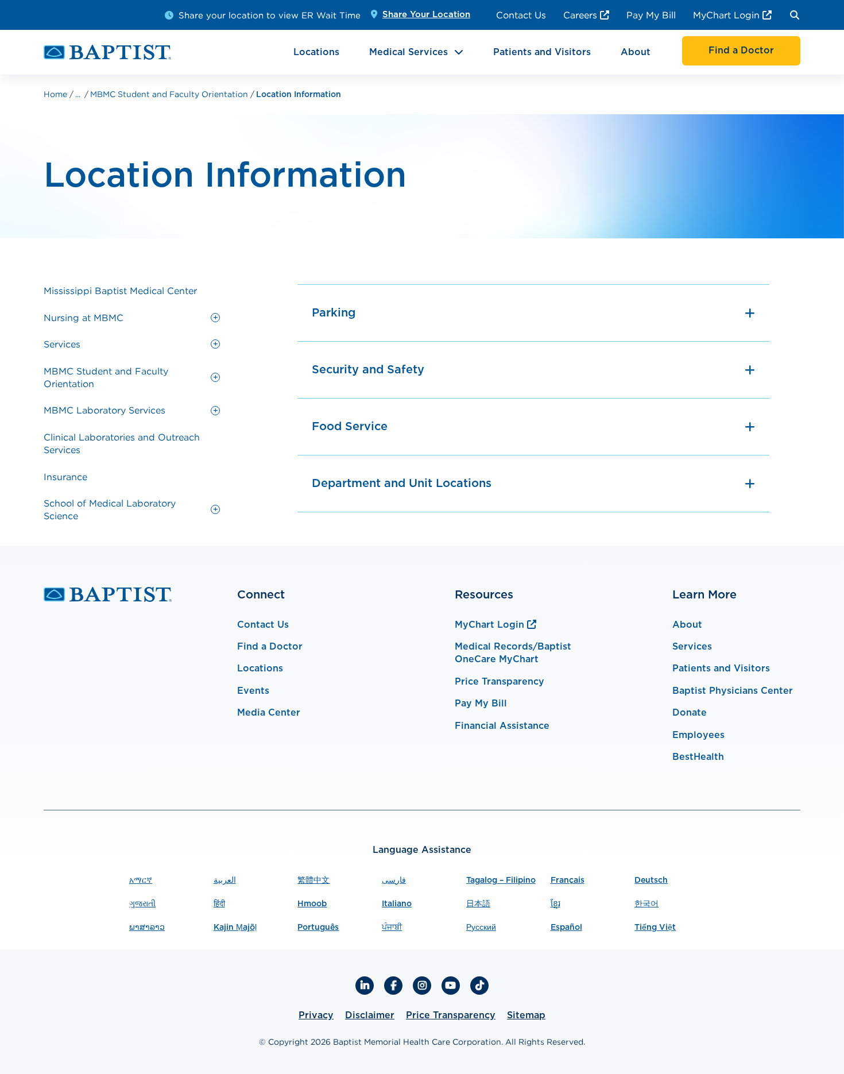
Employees (698, 735)
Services (692, 646)
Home (56, 94)
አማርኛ (140, 880)
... (77, 94)
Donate (689, 712)
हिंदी (219, 904)
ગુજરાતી (142, 904)
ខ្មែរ (555, 904)
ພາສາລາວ (147, 928)
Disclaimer (369, 1015)
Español (566, 928)
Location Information (298, 95)
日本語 (478, 904)
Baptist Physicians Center (732, 691)
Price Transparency (499, 681)
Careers (580, 15)
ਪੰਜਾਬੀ (392, 928)
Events (253, 691)
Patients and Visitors (542, 52)
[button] (215, 317)
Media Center (268, 712)
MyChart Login (726, 15)
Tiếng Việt (655, 928)
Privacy (316, 1015)
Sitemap (526, 1015)
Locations (316, 52)
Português (318, 928)
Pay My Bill (651, 15)
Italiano (397, 904)
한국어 (646, 904)
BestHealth (698, 757)
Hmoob (312, 904)
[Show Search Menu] (794, 15)
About (636, 52)
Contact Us (521, 15)
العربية (225, 880)
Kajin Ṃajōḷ (235, 928)
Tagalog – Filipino (501, 880)
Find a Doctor (270, 646)
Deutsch (651, 880)
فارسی (394, 880)
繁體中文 (313, 880)
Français (567, 880)
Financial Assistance (502, 726)
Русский (481, 928)
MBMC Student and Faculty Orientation (170, 94)
